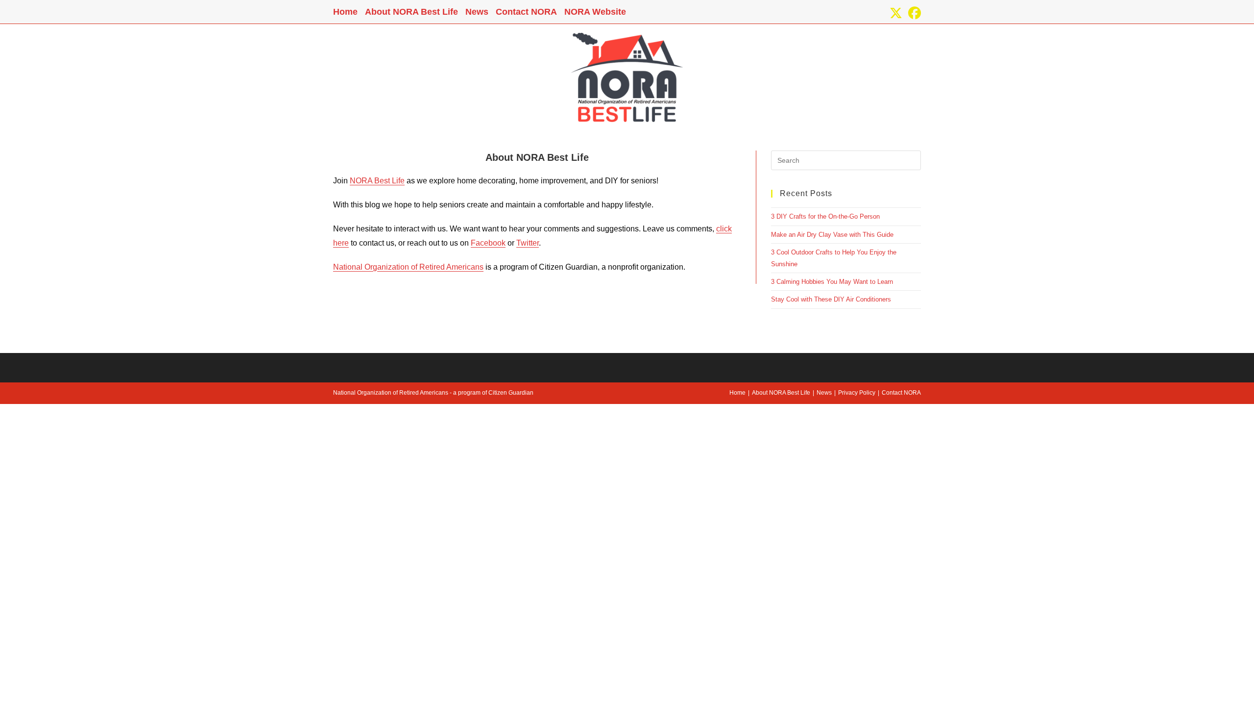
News (476, 12)
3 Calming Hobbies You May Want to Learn (832, 281)
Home (345, 12)
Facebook (488, 243)
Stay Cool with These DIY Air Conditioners (831, 299)
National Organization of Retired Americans (408, 267)
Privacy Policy (856, 392)
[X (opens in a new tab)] (896, 13)
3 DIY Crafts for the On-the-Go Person (825, 216)
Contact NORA (526, 12)
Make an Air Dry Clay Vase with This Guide (832, 234)
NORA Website (595, 12)
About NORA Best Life (411, 12)
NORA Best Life (377, 180)
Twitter (527, 243)
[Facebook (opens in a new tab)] (913, 13)
